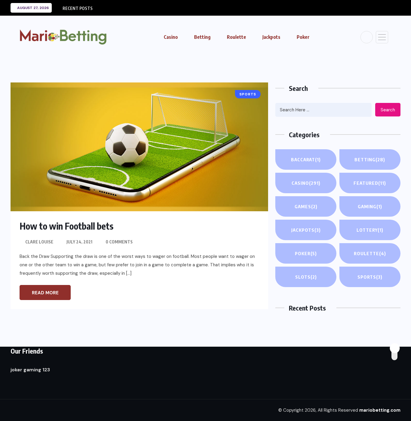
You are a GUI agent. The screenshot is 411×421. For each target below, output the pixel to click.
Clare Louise (39, 241)
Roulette (236, 37)
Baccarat (306, 159)
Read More (45, 293)
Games (306, 206)
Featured (370, 183)
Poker (303, 37)
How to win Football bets (66, 226)
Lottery (370, 230)
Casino (171, 37)
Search (388, 110)
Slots (306, 277)
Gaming (370, 206)
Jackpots (271, 37)
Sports (369, 277)
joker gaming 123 (30, 370)
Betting (202, 37)
